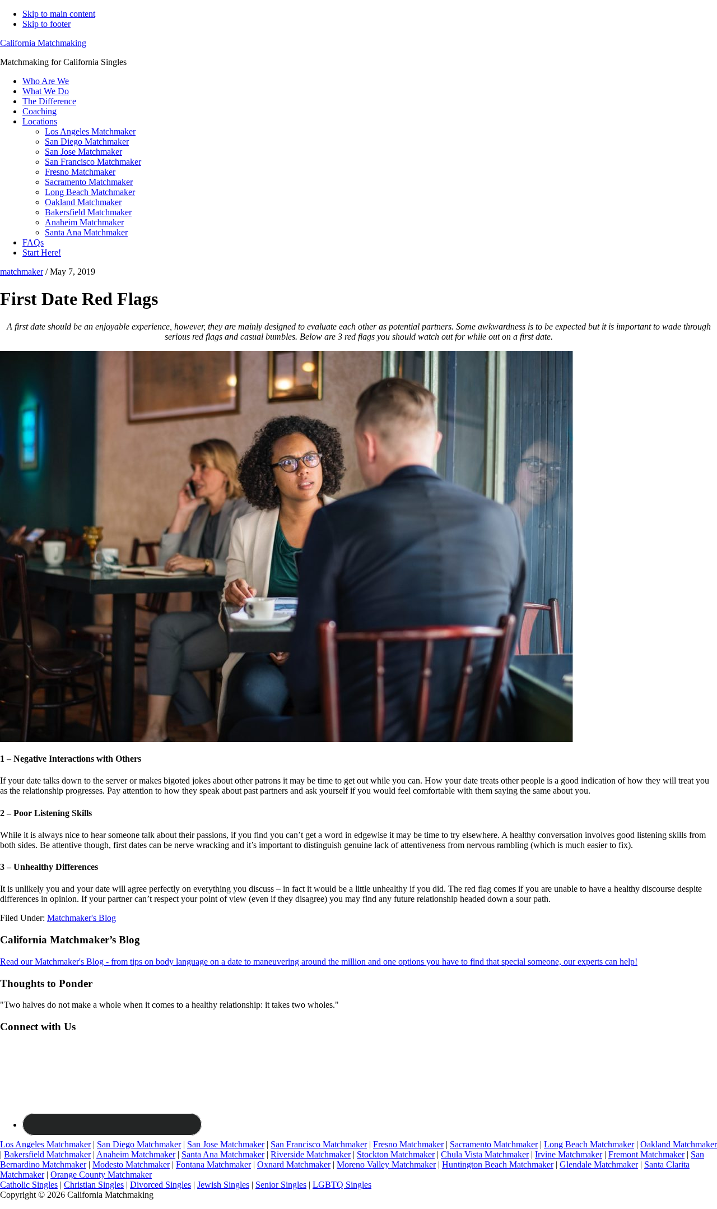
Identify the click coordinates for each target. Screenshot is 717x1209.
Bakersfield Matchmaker (47, 1154)
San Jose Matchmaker (225, 1144)
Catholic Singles (29, 1184)
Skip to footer (46, 24)
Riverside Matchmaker (311, 1154)
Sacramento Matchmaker (494, 1144)
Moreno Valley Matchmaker (386, 1164)
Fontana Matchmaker (213, 1164)
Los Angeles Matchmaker (45, 1144)
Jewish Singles (223, 1184)
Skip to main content (58, 13)
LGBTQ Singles (342, 1184)
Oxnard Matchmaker (293, 1164)
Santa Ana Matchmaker (222, 1154)
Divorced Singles (160, 1184)
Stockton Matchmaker (396, 1154)
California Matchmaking (43, 43)
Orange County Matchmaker (101, 1174)
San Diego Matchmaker (139, 1144)
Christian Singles (94, 1184)
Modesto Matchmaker (131, 1164)
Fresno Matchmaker (408, 1144)
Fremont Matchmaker (646, 1154)
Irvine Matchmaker (568, 1154)
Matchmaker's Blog (81, 918)
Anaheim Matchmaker (135, 1154)
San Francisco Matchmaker (319, 1144)
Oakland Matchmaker (678, 1144)
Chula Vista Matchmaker (485, 1154)
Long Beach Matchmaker (589, 1144)
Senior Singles (280, 1184)
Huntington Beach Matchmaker (497, 1164)
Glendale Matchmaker (599, 1164)
